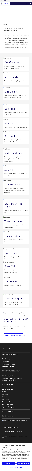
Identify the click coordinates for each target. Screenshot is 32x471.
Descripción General (7, 389)
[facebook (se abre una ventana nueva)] (4, 348)
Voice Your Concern (7, 404)
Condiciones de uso (9, 431)
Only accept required (23, 463)
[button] (30, 2)
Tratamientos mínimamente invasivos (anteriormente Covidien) (12, 379)
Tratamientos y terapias (8, 364)
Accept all (8, 463)
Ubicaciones (5, 397)
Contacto (19, 431)
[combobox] (4, 1)
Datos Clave (5, 399)
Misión (4, 392)
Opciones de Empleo (8, 407)
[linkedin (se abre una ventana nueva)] (9, 348)
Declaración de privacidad (11, 427)
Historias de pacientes (8, 367)
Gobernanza (5, 402)
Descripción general (7, 359)
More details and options (16, 467)
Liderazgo (5, 394)
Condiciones (5, 362)
